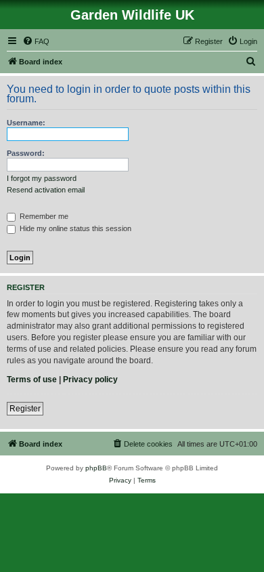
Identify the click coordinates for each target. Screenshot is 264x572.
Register (25, 408)
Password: (26, 153)
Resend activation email (46, 190)
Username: (26, 123)
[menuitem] (35, 41)
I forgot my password (41, 178)
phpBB (96, 468)
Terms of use (32, 379)
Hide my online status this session (74, 228)
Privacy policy (90, 379)
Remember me (43, 216)
